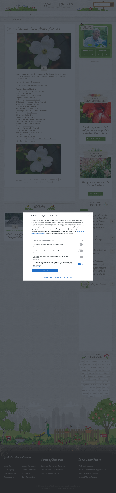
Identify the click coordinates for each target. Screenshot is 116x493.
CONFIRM (45, 270)
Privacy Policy (68, 277)
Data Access (58, 277)
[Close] (89, 216)
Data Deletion (48, 277)
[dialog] (58, 246)
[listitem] (58, 240)
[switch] (80, 244)
